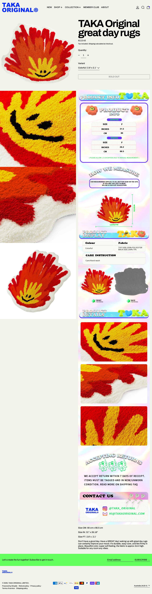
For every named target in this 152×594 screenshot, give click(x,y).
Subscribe (141, 560)
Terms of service (8, 588)
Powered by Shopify (9, 586)
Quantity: (82, 50)
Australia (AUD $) (141, 586)
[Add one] (88, 55)
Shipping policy (22, 588)
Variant (81, 63)
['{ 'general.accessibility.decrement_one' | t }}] (79, 55)
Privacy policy (35, 586)
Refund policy (24, 586)
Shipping (92, 44)
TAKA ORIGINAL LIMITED (18, 583)
